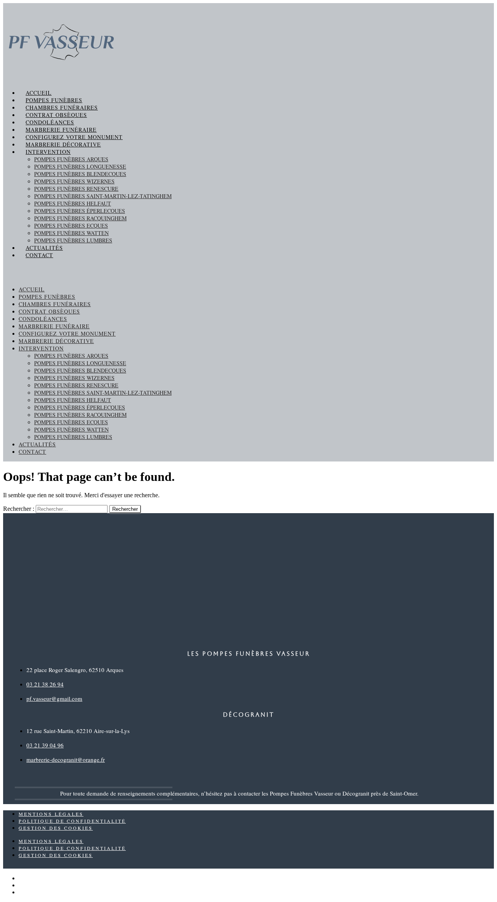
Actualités (44, 247)
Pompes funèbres (54, 100)
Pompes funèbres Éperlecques (79, 210)
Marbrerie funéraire (61, 129)
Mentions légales (51, 814)
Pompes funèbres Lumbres (73, 240)
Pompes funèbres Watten (71, 233)
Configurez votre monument (74, 137)
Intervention (48, 151)
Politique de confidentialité (72, 821)
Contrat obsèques (56, 114)
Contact (39, 255)
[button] (248, 272)
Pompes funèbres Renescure (76, 188)
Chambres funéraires (62, 107)
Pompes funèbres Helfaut (72, 203)
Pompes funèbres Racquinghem (80, 218)
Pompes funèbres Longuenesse (80, 166)
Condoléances (50, 122)
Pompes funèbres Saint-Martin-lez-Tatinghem (103, 196)
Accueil (39, 92)
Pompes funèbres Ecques (71, 225)
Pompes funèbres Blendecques (80, 174)
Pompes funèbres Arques (71, 159)
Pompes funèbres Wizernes (74, 181)
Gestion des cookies (56, 828)
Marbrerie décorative (63, 144)
